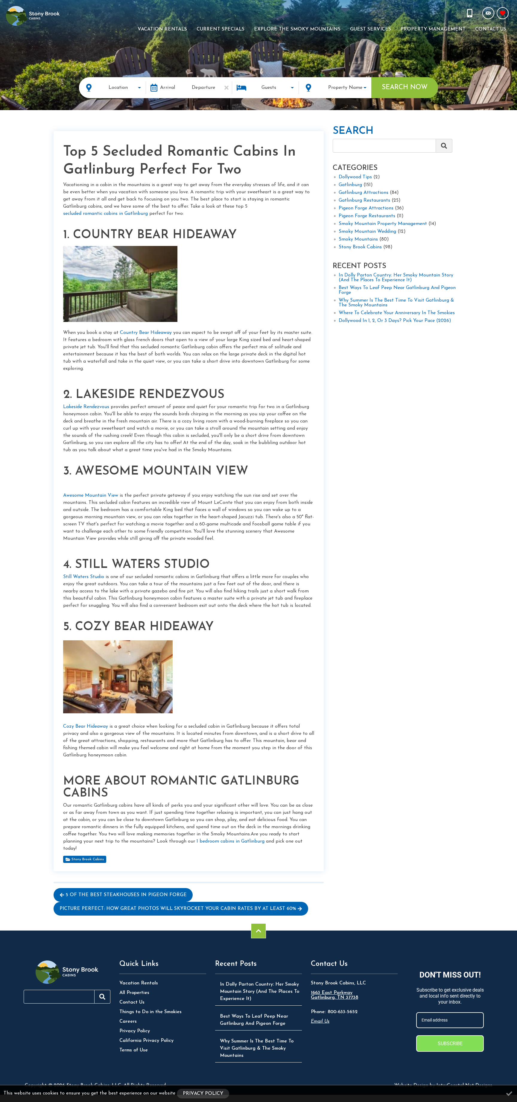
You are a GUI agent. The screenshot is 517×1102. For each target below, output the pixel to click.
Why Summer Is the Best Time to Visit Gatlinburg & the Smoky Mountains (396, 303)
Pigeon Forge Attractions (366, 208)
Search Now (405, 87)
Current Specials (220, 29)
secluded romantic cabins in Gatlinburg (105, 213)
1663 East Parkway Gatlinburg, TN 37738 (334, 995)
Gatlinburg (350, 185)
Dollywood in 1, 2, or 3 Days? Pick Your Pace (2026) (395, 320)
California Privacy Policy (146, 1040)
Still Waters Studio (83, 576)
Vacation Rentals (162, 29)
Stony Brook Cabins (88, 859)
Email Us (320, 1021)
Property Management (433, 29)
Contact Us (490, 29)
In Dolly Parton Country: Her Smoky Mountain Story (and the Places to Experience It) (396, 277)
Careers (128, 1021)
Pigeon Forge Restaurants (367, 216)
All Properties (134, 992)
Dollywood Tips (355, 177)
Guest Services (370, 29)
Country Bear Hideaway (146, 332)
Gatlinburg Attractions (363, 192)
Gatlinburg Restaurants (364, 200)
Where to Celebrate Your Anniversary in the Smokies (397, 313)
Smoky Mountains (358, 239)
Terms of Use (133, 1050)
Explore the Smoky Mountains (297, 29)
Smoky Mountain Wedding (367, 231)
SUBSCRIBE (450, 1043)
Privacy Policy (134, 1031)
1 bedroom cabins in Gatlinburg (230, 841)
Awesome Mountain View (90, 495)
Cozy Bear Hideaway (85, 726)
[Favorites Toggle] (503, 13)
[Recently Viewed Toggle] (488, 13)
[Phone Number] (470, 13)
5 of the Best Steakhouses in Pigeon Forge (126, 895)
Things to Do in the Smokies (150, 1012)
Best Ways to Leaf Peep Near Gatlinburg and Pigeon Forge (397, 290)
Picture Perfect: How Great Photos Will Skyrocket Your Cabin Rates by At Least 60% (178, 908)
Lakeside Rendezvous (86, 407)
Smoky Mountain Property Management (383, 223)
